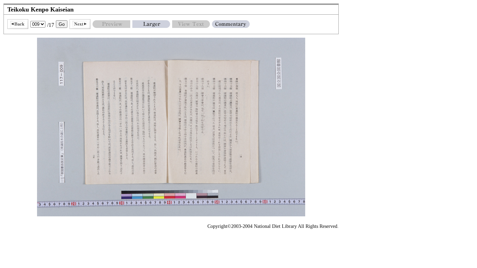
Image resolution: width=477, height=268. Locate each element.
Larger (151, 24)
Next (79, 24)
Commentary (231, 24)
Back (17, 24)
